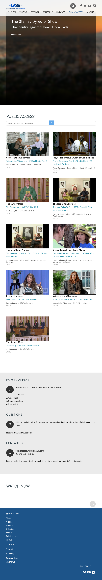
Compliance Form (16, 401)
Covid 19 (35, 12)
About (90, 12)
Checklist (21, 394)
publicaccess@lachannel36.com (30, 451)
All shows (10, 562)
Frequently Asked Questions (19, 432)
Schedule (48, 12)
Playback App (14, 404)
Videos (23, 12)
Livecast (60, 12)
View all (9, 549)
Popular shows (12, 558)
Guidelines (13, 398)
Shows (12, 12)
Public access (76, 12)
